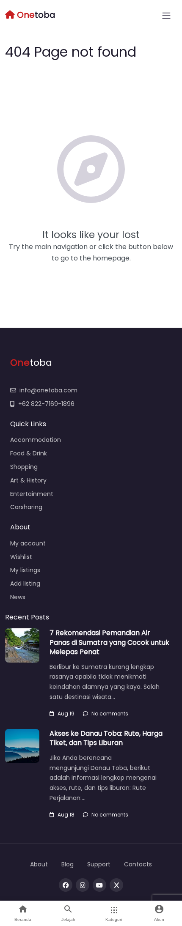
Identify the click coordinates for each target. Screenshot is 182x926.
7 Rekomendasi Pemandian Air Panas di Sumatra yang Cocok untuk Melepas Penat (109, 642)
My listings (25, 570)
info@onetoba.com (48, 390)
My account (28, 543)
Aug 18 (66, 814)
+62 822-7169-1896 (46, 404)
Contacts (138, 864)
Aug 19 (66, 713)
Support (98, 864)
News (17, 597)
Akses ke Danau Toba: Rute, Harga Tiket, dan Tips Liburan (106, 738)
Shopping (24, 467)
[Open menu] (166, 16)
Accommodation (35, 440)
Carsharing (26, 507)
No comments (109, 713)
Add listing (25, 583)
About (39, 864)
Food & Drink (28, 453)
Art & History (28, 480)
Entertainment (31, 494)
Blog (67, 864)
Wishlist (21, 557)
